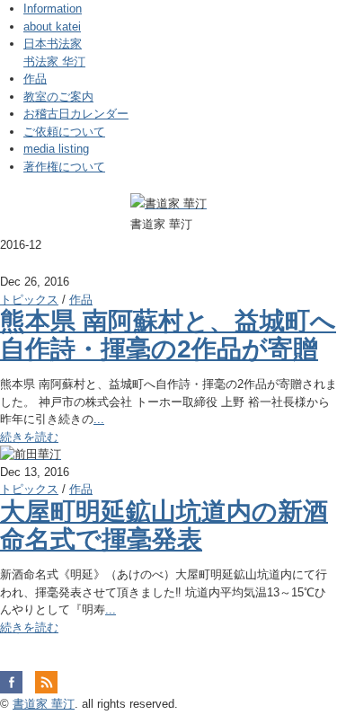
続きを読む (29, 437)
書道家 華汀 (44, 704)
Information (52, 8)
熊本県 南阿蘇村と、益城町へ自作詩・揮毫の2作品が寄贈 (168, 335)
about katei (52, 26)
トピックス (29, 299)
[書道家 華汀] (168, 203)
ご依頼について (64, 131)
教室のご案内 (58, 96)
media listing (56, 148)
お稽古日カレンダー (76, 113)
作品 (35, 78)
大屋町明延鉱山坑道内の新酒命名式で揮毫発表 (164, 525)
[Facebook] (15, 681)
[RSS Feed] (46, 681)
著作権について (64, 166)
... (98, 419)
